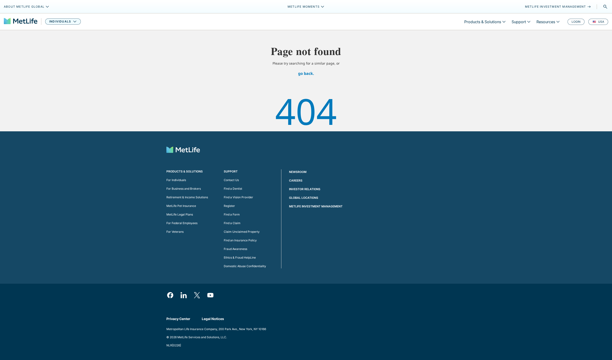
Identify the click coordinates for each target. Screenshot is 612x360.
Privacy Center (178, 319)
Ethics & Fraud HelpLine (240, 257)
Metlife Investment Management (316, 206)
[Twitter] (197, 295)
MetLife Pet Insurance (181, 206)
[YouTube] (210, 295)
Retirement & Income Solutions (187, 197)
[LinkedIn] (183, 295)
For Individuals (176, 180)
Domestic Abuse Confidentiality (245, 266)
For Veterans (175, 231)
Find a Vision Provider (238, 197)
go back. (306, 73)
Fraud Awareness (235, 249)
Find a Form (232, 214)
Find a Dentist (233, 188)
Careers (295, 180)
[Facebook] (170, 295)
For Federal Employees (181, 223)
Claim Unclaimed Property (242, 231)
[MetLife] (20, 21)
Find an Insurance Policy (240, 240)
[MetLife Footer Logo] (183, 150)
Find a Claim (232, 223)
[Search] (605, 7)
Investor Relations (304, 189)
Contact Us (231, 180)
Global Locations (303, 197)
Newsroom (297, 172)
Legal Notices (213, 319)
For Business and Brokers (183, 188)
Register (229, 206)
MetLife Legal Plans (179, 214)
